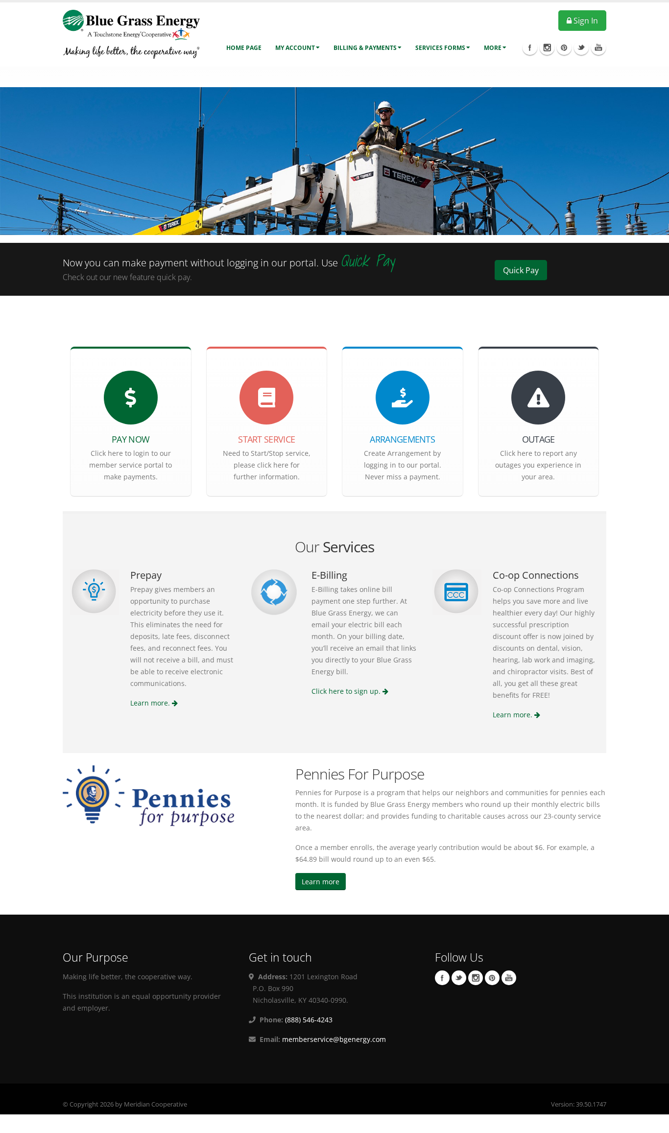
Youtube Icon (598, 47)
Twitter (459, 977)
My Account (295, 48)
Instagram (475, 977)
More (493, 48)
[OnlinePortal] (131, 33)
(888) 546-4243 (308, 1019)
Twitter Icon (581, 47)
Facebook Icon (530, 47)
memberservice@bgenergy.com (334, 1039)
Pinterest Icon (564, 47)
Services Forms (440, 48)
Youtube (509, 977)
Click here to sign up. (346, 691)
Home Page (244, 48)
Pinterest (492, 977)
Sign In (585, 20)
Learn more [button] (320, 881)
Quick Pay (521, 270)
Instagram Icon (547, 47)
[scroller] (652, 1121)
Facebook (442, 977)
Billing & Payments (365, 48)
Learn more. (151, 703)
